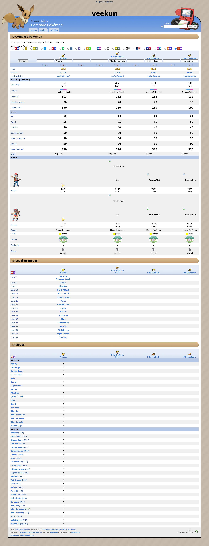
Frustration (16, 461)
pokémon (46, 530)
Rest (13, 483)
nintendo (54, 530)
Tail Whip (63, 276)
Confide (14, 443)
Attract (14, 432)
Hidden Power (17, 469)
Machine (15, 429)
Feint (63, 301)
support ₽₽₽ (29, 535)
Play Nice (63, 286)
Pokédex (35, 21)
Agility (63, 326)
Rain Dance (16, 480)
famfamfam (75, 532)
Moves (20, 345)
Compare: (23, 61)
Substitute (16, 498)
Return (14, 487)
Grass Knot (16, 465)
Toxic (13, 516)
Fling (13, 458)
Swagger (15, 502)
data (22, 535)
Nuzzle (63, 311)
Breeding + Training (20, 79)
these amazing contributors (31, 532)
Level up (15, 360)
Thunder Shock (63, 279)
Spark (63, 308)
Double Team (63, 304)
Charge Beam (17, 440)
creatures (72, 530)
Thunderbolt (63, 322)
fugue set (54, 532)
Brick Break (16, 436)
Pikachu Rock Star (117, 57)
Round (14, 491)
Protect (14, 476)
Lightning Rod (63, 76)
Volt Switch (16, 520)
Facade (14, 454)
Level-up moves (26, 261)
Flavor (14, 157)
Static (63, 72)
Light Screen (63, 333)
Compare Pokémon (28, 36)
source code (14, 535)
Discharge (63, 315)
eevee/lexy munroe (22, 530)
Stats (13, 112)
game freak (62, 530)
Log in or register (104, 1)
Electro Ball (63, 293)
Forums (33, 30)
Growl (63, 282)
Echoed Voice (17, 451)
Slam (63, 319)
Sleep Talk (15, 494)
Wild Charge (63, 330)
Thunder (63, 337)
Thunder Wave (63, 297)
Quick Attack (63, 290)
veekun (104, 13)
